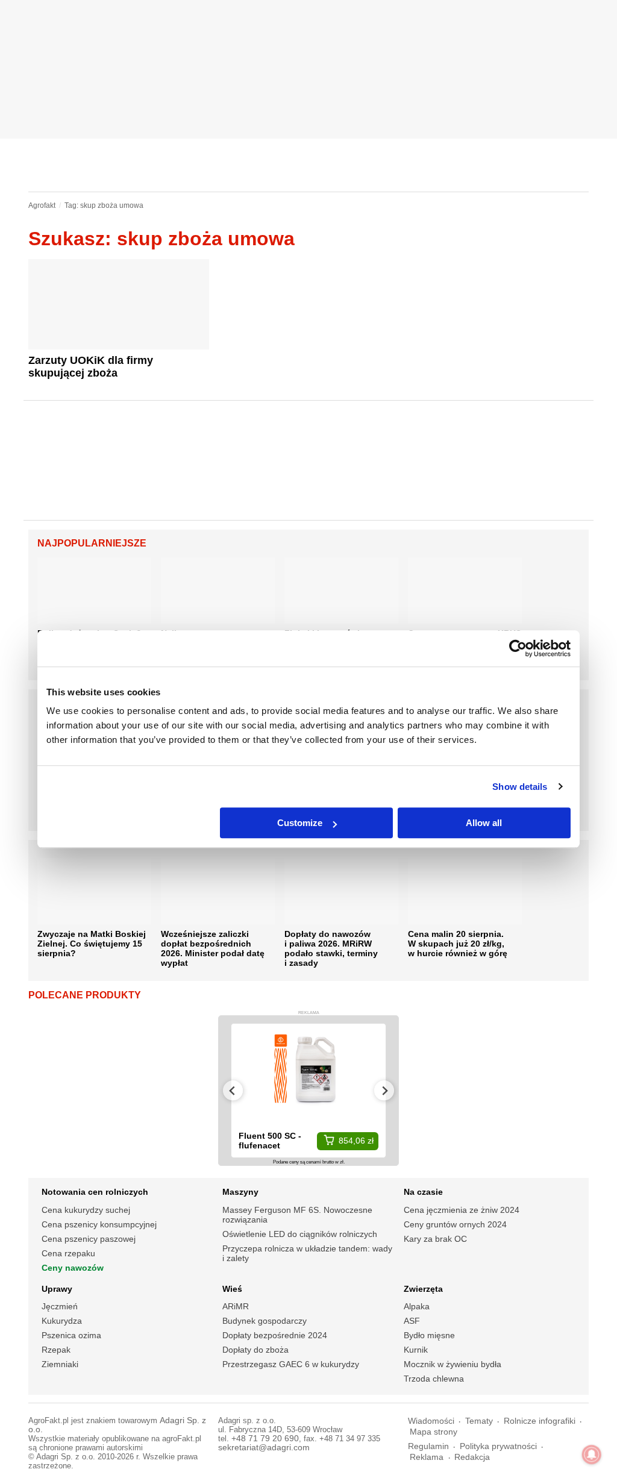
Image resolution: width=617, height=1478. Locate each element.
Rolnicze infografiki (539, 1421)
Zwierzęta (423, 1289)
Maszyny (240, 1192)
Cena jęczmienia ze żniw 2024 (461, 1210)
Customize (299, 823)
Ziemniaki (60, 1364)
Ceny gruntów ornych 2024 (455, 1224)
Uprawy (57, 1289)
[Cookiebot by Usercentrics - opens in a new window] (518, 648)
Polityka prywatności (498, 1446)
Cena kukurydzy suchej (86, 1210)
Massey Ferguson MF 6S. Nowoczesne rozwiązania (297, 1214)
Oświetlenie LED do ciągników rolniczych (299, 1234)
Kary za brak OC (435, 1239)
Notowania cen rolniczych (95, 1192)
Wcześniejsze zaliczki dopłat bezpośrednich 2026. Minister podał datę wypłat (213, 948)
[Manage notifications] (591, 1454)
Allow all (484, 823)
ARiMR (235, 1306)
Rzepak (56, 1349)
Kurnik (416, 1349)
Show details (519, 786)
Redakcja (472, 1457)
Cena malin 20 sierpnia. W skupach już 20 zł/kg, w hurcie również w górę (457, 943)
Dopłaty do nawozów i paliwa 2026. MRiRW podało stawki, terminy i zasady (331, 948)
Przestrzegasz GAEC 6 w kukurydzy (290, 1364)
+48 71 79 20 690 (265, 1438)
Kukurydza (62, 1321)
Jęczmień (60, 1306)
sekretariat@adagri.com (264, 1447)
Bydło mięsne (429, 1335)
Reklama (426, 1457)
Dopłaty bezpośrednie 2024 (274, 1335)
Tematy (479, 1421)
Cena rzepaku (68, 1253)
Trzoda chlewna (434, 1378)
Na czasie (423, 1192)
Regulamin (428, 1446)
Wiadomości (431, 1421)
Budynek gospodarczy (264, 1321)
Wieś (232, 1289)
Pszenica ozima (71, 1335)
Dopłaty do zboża (255, 1349)
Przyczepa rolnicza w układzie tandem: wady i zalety (307, 1253)
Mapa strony (433, 1431)
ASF (412, 1321)
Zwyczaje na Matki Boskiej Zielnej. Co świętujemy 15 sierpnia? (91, 943)
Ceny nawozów (73, 1268)
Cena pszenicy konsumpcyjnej (99, 1224)
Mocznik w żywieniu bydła (452, 1364)
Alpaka (417, 1306)
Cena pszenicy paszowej (89, 1239)
